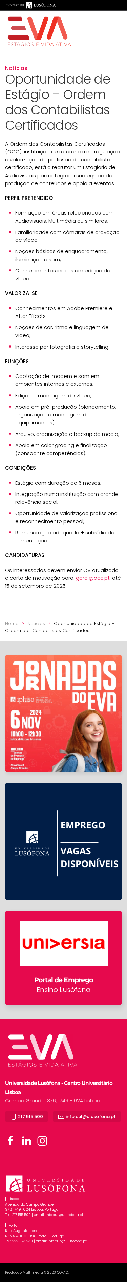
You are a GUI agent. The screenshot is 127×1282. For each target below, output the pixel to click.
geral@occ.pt (93, 577)
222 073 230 (22, 1241)
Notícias (16, 68)
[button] (118, 31)
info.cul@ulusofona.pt (90, 1116)
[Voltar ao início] (39, 31)
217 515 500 (30, 1116)
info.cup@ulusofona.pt (67, 1241)
